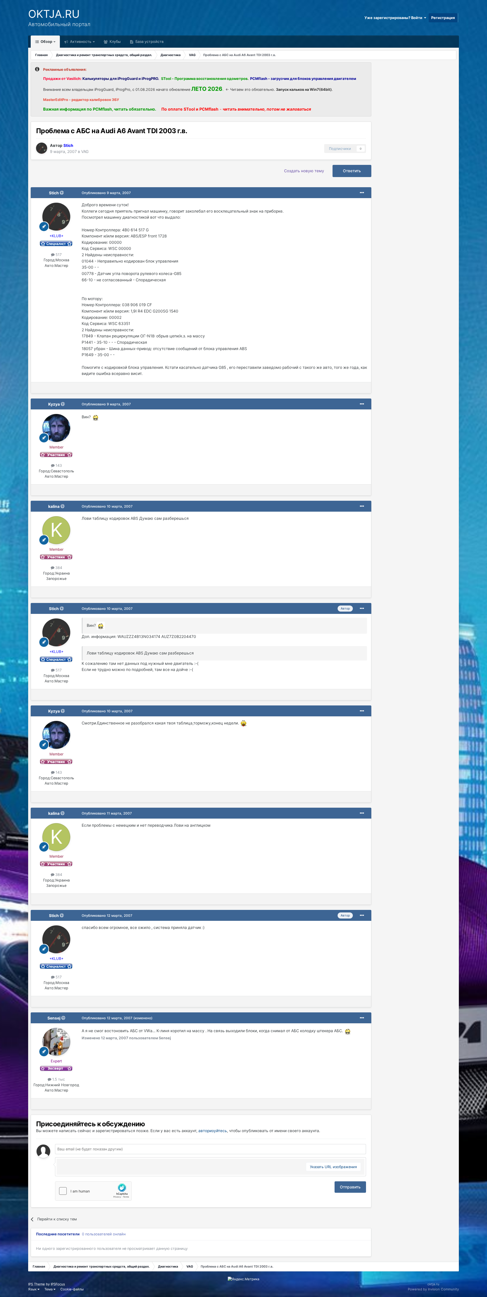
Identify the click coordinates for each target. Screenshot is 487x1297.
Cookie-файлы (72, 1289)
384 (58, 567)
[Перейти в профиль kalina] (56, 530)
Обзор (46, 41)
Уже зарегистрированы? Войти (394, 17)
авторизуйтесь (212, 1130)
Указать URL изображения (333, 1167)
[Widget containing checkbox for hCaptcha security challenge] (93, 1191)
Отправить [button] (350, 1187)
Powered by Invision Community (433, 1289)
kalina (54, 506)
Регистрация (443, 17)
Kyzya (54, 404)
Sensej (53, 1018)
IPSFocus (58, 1284)
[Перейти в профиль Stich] (41, 148)
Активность (80, 41)
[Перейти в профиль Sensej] (56, 1042)
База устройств (149, 41)
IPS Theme (36, 1284)
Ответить (352, 170)
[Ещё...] (362, 193)
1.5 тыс (58, 1079)
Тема (49, 1289)
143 (58, 465)
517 (58, 254)
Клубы (115, 41)
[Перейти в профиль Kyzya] (56, 428)
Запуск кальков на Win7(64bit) (304, 89)
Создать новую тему (304, 170)
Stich (54, 193)
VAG (85, 151)
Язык (33, 1289)
